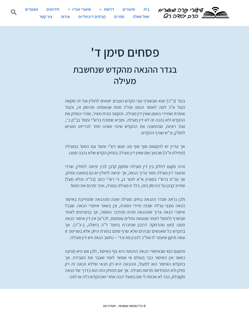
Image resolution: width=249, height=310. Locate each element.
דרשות (109, 9)
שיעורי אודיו (81, 9)
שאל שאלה (141, 16)
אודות (65, 16)
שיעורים (128, 9)
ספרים (119, 16)
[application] (101, 9)
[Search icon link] (14, 13)
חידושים (52, 9)
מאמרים (31, 9)
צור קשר (45, 16)
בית (146, 9)
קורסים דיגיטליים (92, 16)
